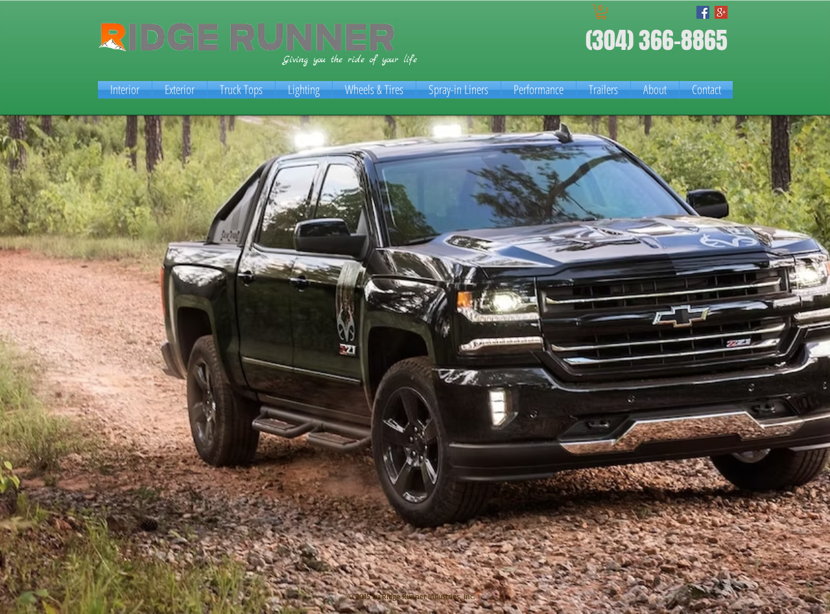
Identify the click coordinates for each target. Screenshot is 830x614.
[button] (601, 12)
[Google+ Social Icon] (721, 12)
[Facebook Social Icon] (702, 12)
